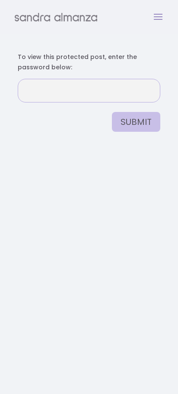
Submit (136, 122)
